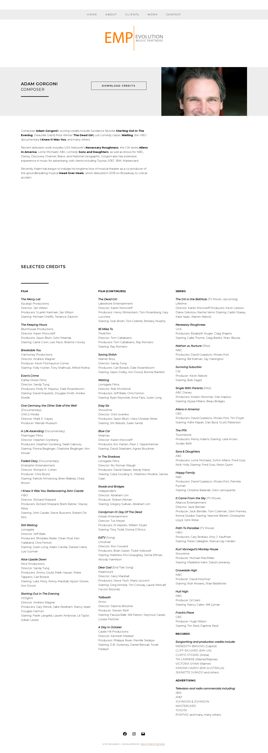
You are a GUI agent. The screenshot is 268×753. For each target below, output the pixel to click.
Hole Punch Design (153, 744)
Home (92, 14)
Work (152, 14)
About (111, 14)
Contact (173, 14)
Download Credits (118, 85)
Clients (132, 14)
